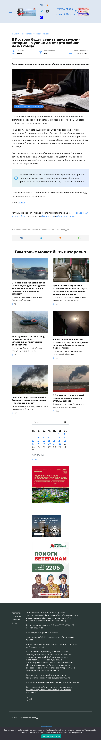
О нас (14, 623)
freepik (21, 203)
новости (17, 230)
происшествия (31, 230)
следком (66, 230)
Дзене (23, 216)
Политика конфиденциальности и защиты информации (52, 682)
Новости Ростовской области (29, 106)
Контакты (16, 613)
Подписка (16, 616)
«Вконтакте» (47, 216)
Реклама (16, 620)
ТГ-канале (77, 213)
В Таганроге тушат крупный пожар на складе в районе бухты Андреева (68, 398)
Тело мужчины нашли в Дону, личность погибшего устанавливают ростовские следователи (28, 340)
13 (49, 440)
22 (60, 444)
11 (38, 440)
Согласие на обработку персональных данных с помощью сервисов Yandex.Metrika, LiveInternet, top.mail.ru (49, 690)
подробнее (54, 730)
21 (54, 444)
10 (33, 440)
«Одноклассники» (65, 216)
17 (33, 444)
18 (39, 444)
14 (54, 440)
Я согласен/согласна (51, 736)
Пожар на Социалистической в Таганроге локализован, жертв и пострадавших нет (29, 400)
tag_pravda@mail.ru (65, 14)
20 (49, 444)
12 (44, 440)
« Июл (35, 459)
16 (65, 440)
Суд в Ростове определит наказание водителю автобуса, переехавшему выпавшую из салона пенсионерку (70, 289)
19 (44, 444)
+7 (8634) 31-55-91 (65, 9)
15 (59, 440)
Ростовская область (50, 230)
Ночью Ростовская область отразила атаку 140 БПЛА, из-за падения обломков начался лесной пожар (70, 343)
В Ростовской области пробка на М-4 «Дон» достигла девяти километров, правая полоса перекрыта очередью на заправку (29, 288)
